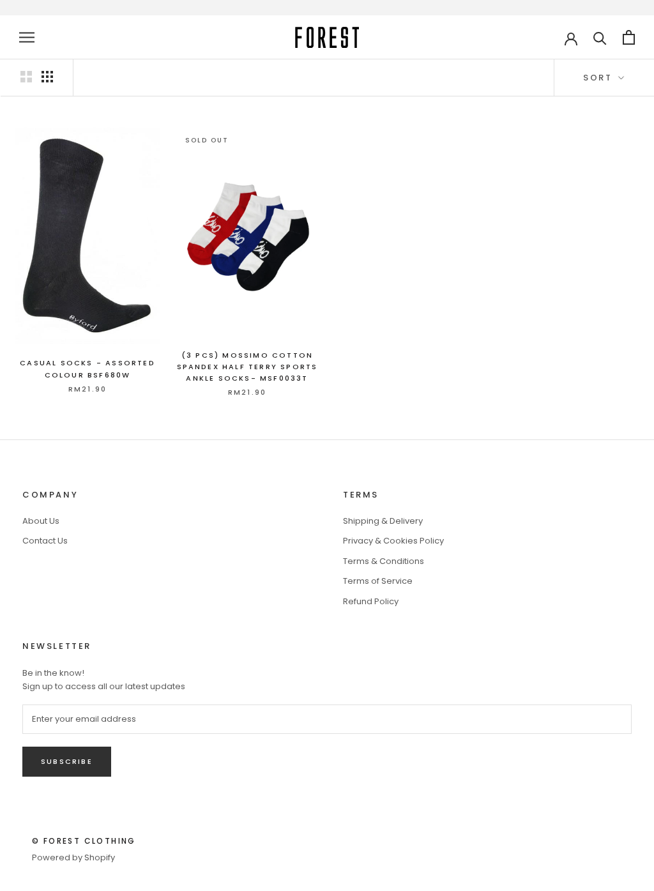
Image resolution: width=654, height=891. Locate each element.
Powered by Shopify (73, 857)
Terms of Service (378, 581)
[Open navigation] (26, 37)
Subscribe (67, 761)
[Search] (600, 37)
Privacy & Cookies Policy (393, 541)
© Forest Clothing (84, 840)
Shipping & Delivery (383, 521)
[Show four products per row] (47, 76)
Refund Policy (371, 601)
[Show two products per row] (26, 76)
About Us (40, 521)
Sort (599, 78)
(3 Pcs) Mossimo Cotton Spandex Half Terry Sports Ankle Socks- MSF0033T (247, 366)
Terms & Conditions (383, 561)
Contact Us (45, 541)
